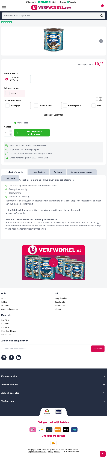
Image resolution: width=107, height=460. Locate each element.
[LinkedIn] (18, 357)
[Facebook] (11, 357)
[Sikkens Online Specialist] (59, 411)
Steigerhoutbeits (61, 298)
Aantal (7, 126)
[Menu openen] (3, 7)
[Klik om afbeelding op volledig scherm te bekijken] (53, 41)
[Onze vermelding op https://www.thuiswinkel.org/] (48, 412)
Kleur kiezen (6, 334)
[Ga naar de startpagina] (51, 7)
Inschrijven (97, 348)
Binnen (4, 298)
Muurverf (5, 305)
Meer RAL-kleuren (8, 331)
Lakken (4, 302)
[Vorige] (96, 99)
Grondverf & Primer (9, 309)
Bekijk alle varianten (53, 114)
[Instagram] (4, 357)
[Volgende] (101, 41)
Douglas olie (60, 302)
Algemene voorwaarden (37, 452)
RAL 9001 (5, 323)
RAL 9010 (5, 320)
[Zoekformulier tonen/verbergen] (101, 15)
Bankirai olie (60, 305)
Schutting (58, 309)
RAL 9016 (5, 327)
